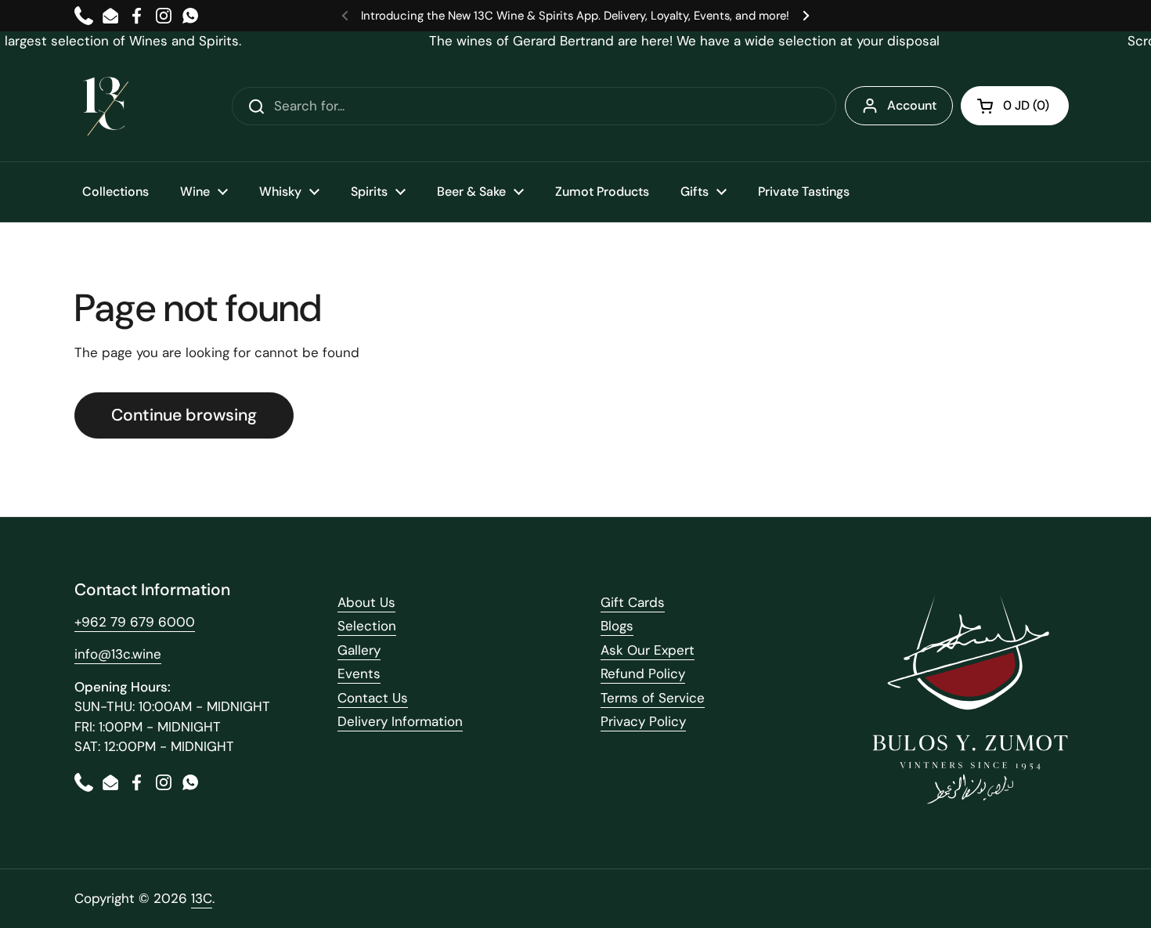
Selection (366, 625)
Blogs (617, 625)
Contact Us (372, 697)
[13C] (105, 106)
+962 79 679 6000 (134, 621)
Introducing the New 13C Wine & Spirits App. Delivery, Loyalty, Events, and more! (575, 15)
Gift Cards (633, 602)
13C (201, 898)
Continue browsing (184, 415)
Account (911, 105)
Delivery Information (400, 721)
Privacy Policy (643, 721)
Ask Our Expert (648, 650)
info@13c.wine (117, 654)
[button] (1015, 105)
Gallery (359, 650)
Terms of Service (653, 697)
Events (359, 673)
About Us (366, 602)
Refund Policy (643, 673)
